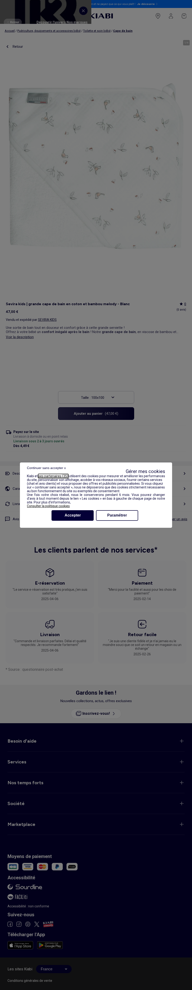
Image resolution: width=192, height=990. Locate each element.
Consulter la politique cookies (48, 506)
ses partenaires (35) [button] (53, 476)
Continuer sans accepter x (46, 468)
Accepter (73, 515)
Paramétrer (117, 515)
